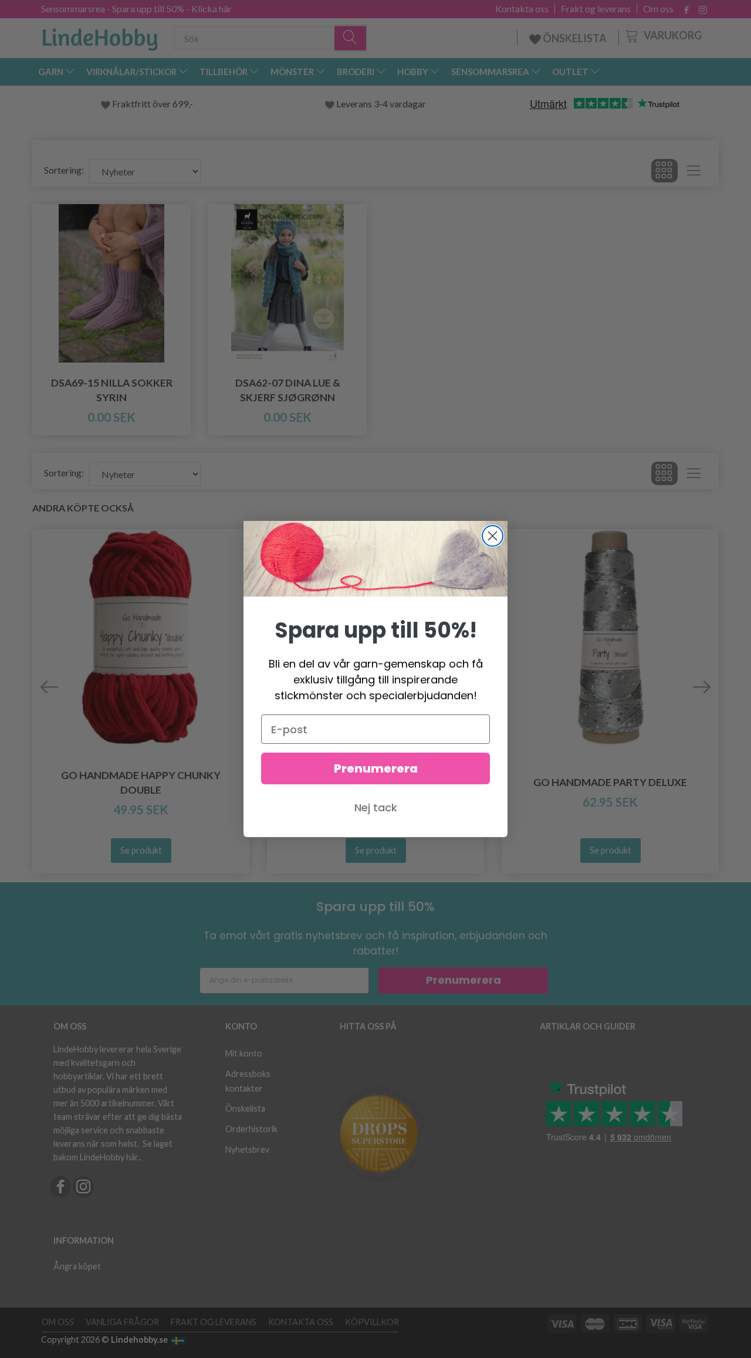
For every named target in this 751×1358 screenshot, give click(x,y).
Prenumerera (376, 768)
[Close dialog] (492, 536)
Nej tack (375, 807)
